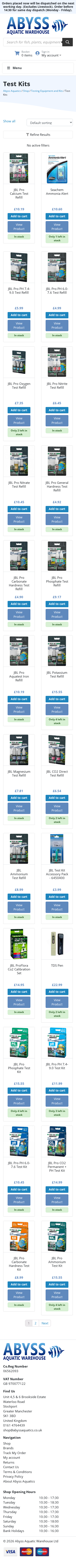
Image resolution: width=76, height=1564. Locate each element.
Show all (9, 121)
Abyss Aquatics (12, 91)
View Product (19, 227)
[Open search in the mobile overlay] (38, 42)
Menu (17, 68)
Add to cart (19, 216)
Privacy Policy (13, 1476)
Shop (26, 91)
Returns (8, 1462)
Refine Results (39, 134)
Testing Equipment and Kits (47, 91)
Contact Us (11, 1467)
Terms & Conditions (17, 1472)
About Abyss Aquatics (19, 1481)
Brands (8, 1448)
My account (11, 1457)
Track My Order (14, 1453)
